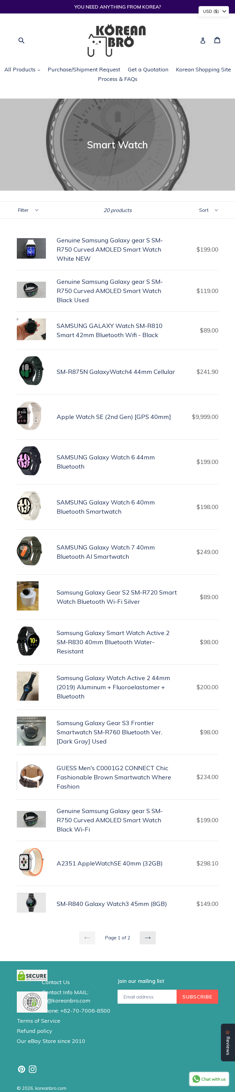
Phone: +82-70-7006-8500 (76, 1010)
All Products (23, 69)
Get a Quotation (148, 69)
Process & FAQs (117, 78)
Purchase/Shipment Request (84, 69)
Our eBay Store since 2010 (51, 1040)
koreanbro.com (50, 1088)
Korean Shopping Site (203, 69)
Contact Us (56, 982)
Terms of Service (38, 1020)
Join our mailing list (141, 981)
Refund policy (34, 1030)
